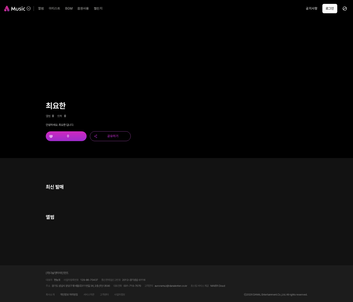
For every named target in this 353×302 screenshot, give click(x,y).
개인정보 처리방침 (69, 294)
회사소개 (50, 294)
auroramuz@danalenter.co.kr (171, 285)
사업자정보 (119, 294)
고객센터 (104, 294)
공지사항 (311, 8)
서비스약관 (89, 294)
